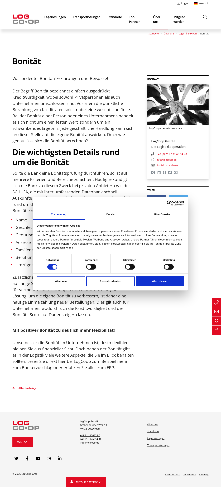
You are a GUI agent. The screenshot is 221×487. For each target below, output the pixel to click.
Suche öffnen (205, 21)
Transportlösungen (86, 17)
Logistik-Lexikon (188, 33)
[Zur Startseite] (26, 18)
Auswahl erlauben (110, 281)
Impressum (189, 474)
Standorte (115, 17)
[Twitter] (170, 173)
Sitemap (204, 474)
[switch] (91, 267)
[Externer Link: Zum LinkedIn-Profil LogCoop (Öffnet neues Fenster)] (60, 458)
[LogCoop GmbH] (26, 425)
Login (184, 3)
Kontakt (23, 441)
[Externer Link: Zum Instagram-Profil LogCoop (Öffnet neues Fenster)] (49, 458)
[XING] (153, 173)
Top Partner (134, 19)
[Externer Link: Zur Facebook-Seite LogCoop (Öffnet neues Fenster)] (27, 458)
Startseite (154, 33)
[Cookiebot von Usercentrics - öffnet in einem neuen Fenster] (169, 203)
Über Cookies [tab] (162, 214)
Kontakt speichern (167, 165)
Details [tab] (110, 214)
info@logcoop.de (89, 442)
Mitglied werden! (87, 482)
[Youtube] (176, 173)
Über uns (156, 19)
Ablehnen (61, 281)
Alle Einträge (26, 388)
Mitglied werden (179, 19)
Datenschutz (172, 474)
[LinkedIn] (159, 173)
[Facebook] (165, 173)
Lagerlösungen (55, 17)
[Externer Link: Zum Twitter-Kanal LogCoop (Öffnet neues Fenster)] (16, 458)
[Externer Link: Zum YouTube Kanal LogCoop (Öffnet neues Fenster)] (38, 458)
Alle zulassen (160, 281)
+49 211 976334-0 (90, 435)
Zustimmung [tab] (58, 214)
